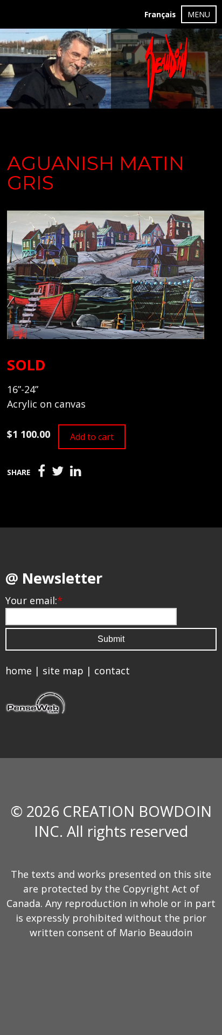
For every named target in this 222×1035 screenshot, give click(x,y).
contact (112, 670)
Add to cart (92, 437)
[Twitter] (58, 471)
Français (160, 14)
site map (63, 670)
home (18, 670)
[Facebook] (41, 471)
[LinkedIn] (76, 471)
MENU (199, 14)
